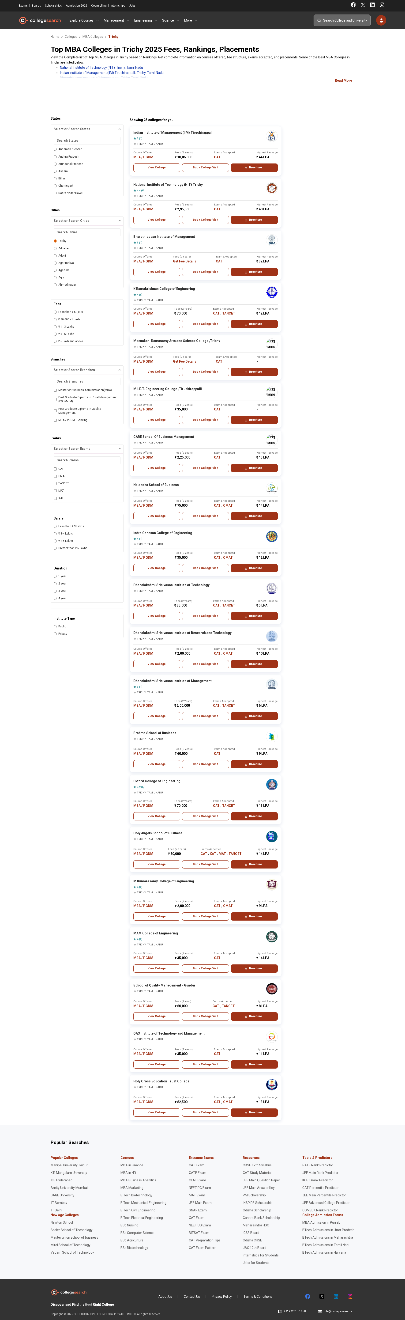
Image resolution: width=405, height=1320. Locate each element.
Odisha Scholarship (257, 1210)
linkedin (335, 1296)
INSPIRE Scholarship (258, 1203)
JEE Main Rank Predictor (320, 1173)
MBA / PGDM (143, 157)
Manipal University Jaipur (69, 1165)
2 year (62, 583)
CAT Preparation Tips (205, 1240)
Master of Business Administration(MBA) (85, 390)
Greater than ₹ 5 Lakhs (72, 548)
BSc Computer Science (137, 1233)
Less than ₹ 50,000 (70, 312)
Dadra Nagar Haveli (70, 193)
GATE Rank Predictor (317, 1165)
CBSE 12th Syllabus (257, 1165)
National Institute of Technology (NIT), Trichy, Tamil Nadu (101, 67)
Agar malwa (66, 263)
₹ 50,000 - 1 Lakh (69, 319)
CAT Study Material (257, 1173)
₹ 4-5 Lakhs (65, 540)
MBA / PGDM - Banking (72, 420)
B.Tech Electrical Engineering (141, 1218)
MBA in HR (128, 1173)
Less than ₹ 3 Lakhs (71, 526)
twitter (321, 1296)
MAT (61, 490)
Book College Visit (205, 167)
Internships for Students (261, 1255)
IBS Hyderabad (61, 1180)
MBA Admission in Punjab (321, 1222)
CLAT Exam (197, 1180)
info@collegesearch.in (338, 1311)
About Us (165, 1296)
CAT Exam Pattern (202, 1248)
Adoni (62, 255)
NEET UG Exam (200, 1225)
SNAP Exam (198, 1210)
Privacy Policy (222, 1296)
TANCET (63, 483)
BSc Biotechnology (134, 1248)
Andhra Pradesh (68, 156)
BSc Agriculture (131, 1240)
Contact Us (192, 1296)
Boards (36, 5)
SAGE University (62, 1195)
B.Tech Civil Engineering (137, 1210)
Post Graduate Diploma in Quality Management (79, 410)
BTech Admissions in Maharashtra (327, 1237)
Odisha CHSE (252, 1240)
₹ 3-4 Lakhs (65, 533)
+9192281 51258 (295, 1311)
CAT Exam (196, 1165)
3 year (62, 590)
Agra (61, 277)
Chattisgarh (66, 185)
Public (62, 626)
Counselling (99, 5)
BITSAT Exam (199, 1233)
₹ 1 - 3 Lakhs (66, 326)
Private (62, 633)
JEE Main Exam (200, 1203)
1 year (62, 576)
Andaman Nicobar (70, 149)
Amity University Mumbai (69, 1188)
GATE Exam (197, 1173)
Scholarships (53, 5)
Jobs (132, 5)
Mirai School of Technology (70, 1245)
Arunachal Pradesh (70, 164)
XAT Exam (196, 1218)
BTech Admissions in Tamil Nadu (326, 1245)
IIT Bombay (59, 1203)
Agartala (63, 270)
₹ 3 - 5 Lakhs (66, 334)
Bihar (61, 178)
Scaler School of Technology (72, 1230)
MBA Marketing (131, 1188)
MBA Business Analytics (138, 1180)
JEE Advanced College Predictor (326, 1203)
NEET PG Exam (200, 1188)
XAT (61, 498)
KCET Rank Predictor (317, 1180)
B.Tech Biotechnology (136, 1195)
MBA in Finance (131, 1165)
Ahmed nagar (67, 284)
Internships (118, 5)
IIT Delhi (56, 1210)
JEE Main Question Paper (261, 1180)
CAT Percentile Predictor (320, 1188)
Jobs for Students (256, 1263)
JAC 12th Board (254, 1248)
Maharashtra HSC (256, 1225)
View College (157, 167)
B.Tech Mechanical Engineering (143, 1203)
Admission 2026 (76, 5)
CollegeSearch (40, 20)
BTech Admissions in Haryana (324, 1252)
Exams (23, 5)
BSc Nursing (129, 1225)
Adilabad (64, 248)
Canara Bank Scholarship (261, 1218)
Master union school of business (74, 1237)
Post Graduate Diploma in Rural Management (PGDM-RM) (87, 399)
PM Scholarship (254, 1195)
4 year (62, 598)
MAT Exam (197, 1195)
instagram (349, 1296)
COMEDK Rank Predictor (320, 1210)
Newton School (62, 1222)
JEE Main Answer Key (259, 1188)
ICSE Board (251, 1233)
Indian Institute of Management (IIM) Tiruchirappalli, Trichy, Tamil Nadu (112, 73)
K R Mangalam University (69, 1173)
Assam (63, 171)
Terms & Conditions (258, 1296)
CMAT (62, 476)
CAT (61, 468)
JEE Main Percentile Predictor (324, 1195)
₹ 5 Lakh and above (70, 341)
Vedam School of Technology (72, 1252)
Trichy (62, 241)
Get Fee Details (184, 261)
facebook (307, 1296)
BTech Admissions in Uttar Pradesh (328, 1230)
